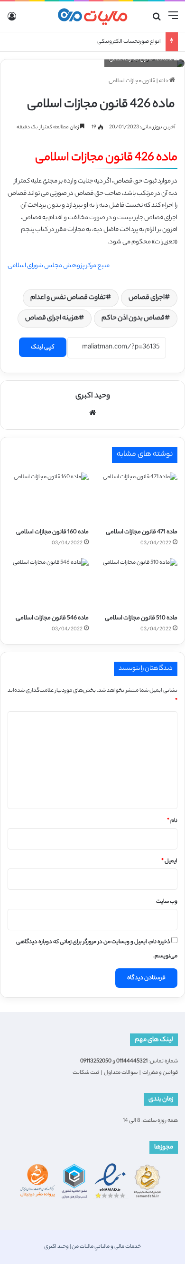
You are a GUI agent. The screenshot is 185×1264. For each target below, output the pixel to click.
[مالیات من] (92, 16)
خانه (164, 81)
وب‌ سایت (166, 902)
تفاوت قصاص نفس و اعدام (68, 298)
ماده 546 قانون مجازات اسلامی (52, 618)
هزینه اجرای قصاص (52, 318)
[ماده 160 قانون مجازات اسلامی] (48, 498)
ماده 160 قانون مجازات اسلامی (52, 532)
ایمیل (169, 861)
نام (172, 821)
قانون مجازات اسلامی (132, 81)
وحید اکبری (92, 396)
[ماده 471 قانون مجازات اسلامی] (136, 498)
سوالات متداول (121, 1073)
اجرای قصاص (147, 298)
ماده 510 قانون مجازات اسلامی (141, 618)
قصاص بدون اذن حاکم (133, 318)
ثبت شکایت (86, 1073)
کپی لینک (43, 347)
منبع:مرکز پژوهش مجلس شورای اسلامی (59, 266)
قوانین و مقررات (160, 1073)
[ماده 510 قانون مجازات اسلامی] (136, 583)
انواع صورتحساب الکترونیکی (129, 42)
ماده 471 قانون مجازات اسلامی (141, 532)
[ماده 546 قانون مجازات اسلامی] (48, 583)
